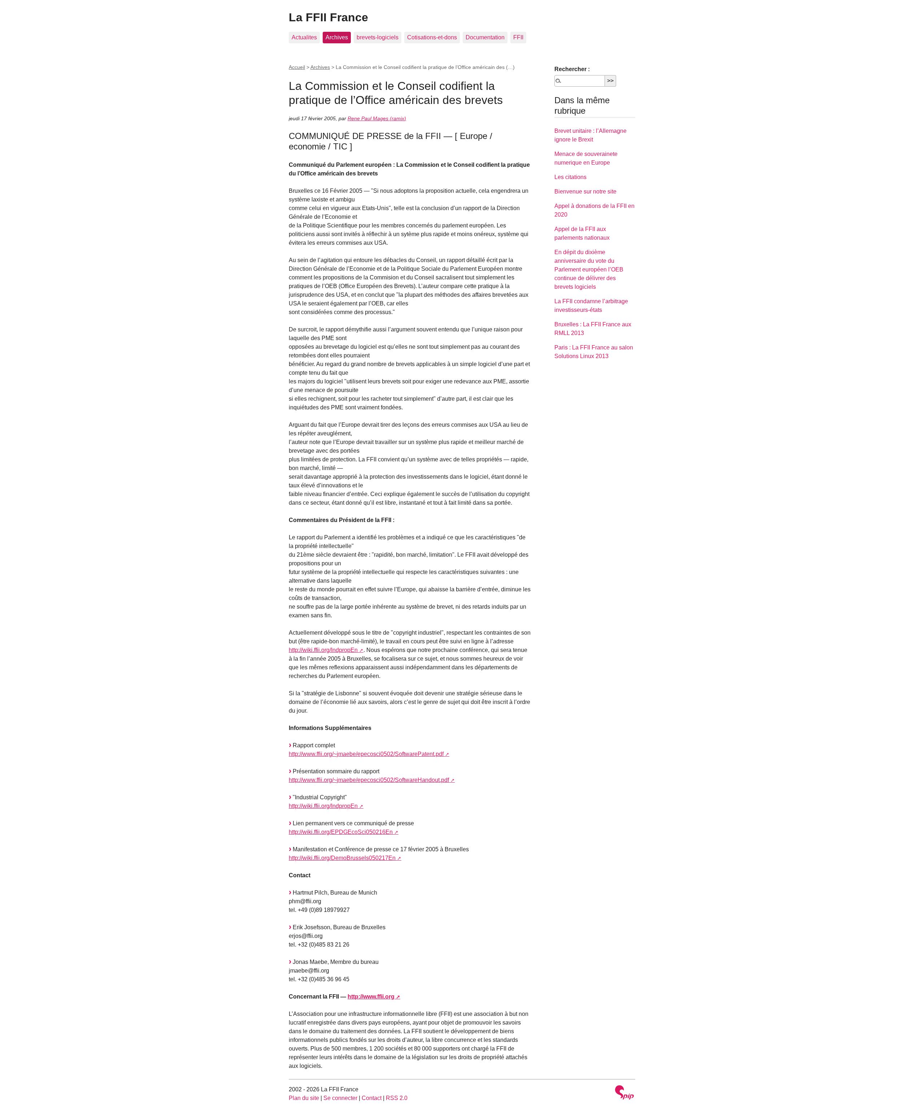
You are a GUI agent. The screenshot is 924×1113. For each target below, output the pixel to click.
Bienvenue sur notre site (585, 191)
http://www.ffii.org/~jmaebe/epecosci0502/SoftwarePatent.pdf (366, 754)
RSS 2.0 (396, 1098)
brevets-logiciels (377, 37)
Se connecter (340, 1098)
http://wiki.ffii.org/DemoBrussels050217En (342, 858)
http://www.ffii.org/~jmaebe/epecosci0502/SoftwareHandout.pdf (369, 780)
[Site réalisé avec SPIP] (624, 1093)
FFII (518, 37)
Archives (337, 37)
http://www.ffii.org (371, 997)
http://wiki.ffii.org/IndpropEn (323, 650)
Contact (372, 1098)
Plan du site (304, 1098)
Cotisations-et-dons (432, 37)
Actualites (304, 37)
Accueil (297, 67)
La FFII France (328, 17)
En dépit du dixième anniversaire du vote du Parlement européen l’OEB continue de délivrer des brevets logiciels (588, 269)
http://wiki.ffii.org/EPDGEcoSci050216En (341, 832)
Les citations (570, 177)
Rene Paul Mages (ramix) (377, 118)
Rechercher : (572, 69)
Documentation (485, 37)
